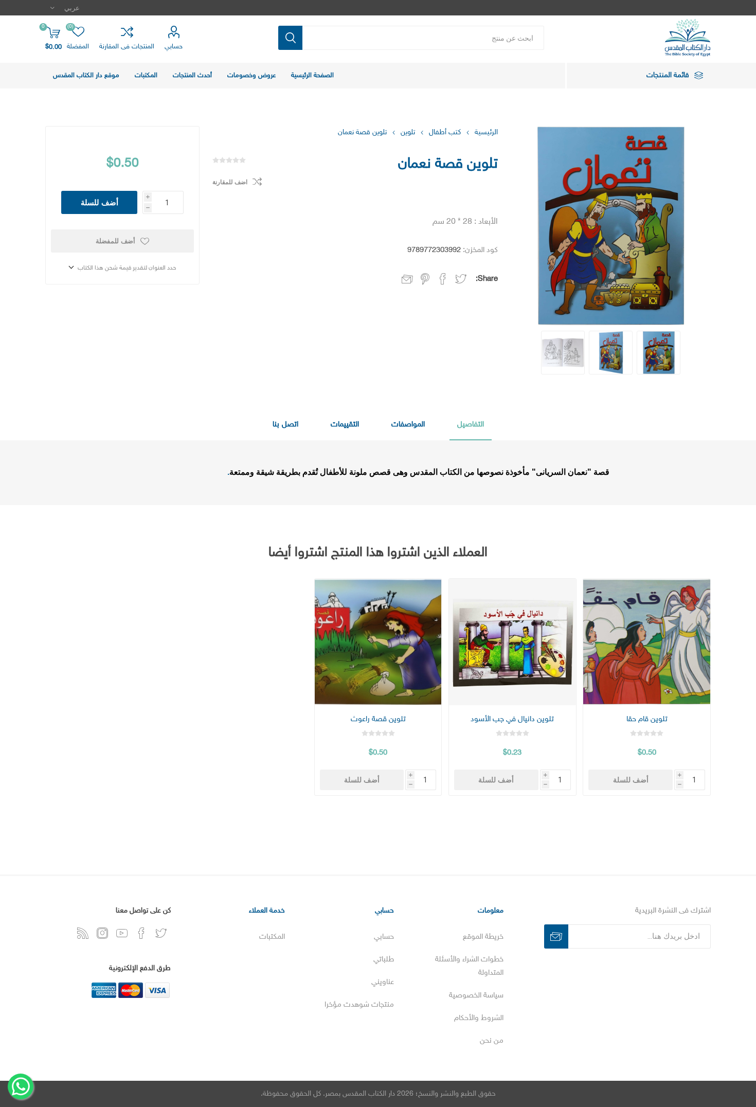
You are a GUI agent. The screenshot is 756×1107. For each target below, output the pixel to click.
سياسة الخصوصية (476, 995)
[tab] (470, 425)
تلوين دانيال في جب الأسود (512, 719)
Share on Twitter (460, 278)
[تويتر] (161, 933)
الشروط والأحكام (478, 1018)
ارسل (556, 936)
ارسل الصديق (407, 279)
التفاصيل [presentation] (470, 424)
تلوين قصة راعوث (378, 719)
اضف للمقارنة (229, 182)
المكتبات (272, 937)
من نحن (491, 1041)
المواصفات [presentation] (408, 424)
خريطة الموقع (483, 937)
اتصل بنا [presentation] (285, 424)
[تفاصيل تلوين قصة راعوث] (378, 642)
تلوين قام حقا (647, 719)
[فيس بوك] (141, 933)
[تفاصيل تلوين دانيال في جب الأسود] (512, 642)
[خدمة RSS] (83, 933)
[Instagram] (102, 933)
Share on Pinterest (425, 278)
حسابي (174, 47)
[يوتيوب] (122, 933)
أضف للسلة (99, 202)
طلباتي (383, 959)
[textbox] (423, 38)
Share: (487, 279)
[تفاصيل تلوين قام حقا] (646, 642)
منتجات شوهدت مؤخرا (359, 1005)
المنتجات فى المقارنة (126, 47)
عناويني (382, 982)
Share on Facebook (442, 278)
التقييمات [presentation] (345, 424)
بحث (290, 38)
